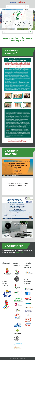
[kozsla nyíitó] (17, 167)
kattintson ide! (19, 252)
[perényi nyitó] (17, 186)
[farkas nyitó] (17, 208)
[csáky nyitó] (17, 229)
